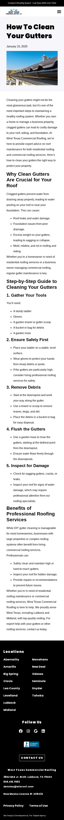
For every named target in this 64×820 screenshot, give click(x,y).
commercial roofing (39, 267)
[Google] (36, 731)
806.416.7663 (11, 781)
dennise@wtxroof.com (18, 786)
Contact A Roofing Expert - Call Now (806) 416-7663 (32, 3)
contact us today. (37, 629)
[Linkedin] (43, 731)
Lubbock (39, 612)
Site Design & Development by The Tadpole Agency (24, 816)
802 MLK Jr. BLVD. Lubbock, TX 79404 (28, 777)
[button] (59, 11)
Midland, (11, 618)
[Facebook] (21, 731)
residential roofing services (22, 262)
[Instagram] (28, 731)
